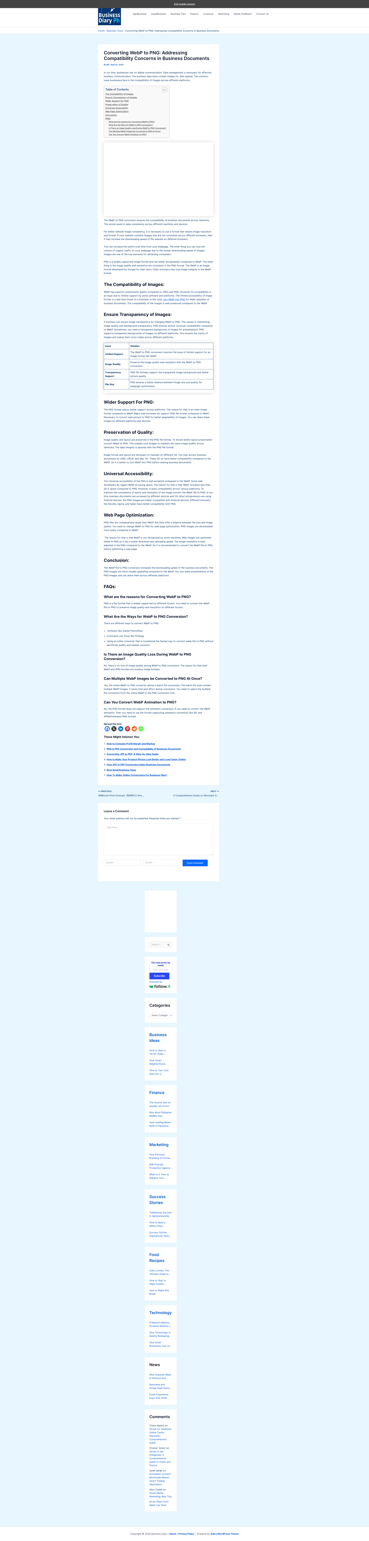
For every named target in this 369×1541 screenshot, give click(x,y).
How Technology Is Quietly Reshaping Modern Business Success (159, 1334)
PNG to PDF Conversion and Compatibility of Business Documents (144, 748)
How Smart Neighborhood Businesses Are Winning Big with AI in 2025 (159, 1062)
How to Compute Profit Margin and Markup (131, 743)
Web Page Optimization (117, 111)
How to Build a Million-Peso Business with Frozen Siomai (157, 1224)
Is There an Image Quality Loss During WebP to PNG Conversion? (137, 128)
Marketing (223, 13)
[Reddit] (134, 728)
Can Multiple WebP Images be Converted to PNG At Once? (135, 131)
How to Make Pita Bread (159, 1292)
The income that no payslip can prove (160, 1104)
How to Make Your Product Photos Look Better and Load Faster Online (146, 759)
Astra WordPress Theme (225, 1533)
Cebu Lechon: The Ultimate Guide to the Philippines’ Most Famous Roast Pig (160, 1272)
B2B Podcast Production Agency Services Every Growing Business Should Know (159, 1166)
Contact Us (262, 13)
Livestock (208, 13)
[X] (114, 728)
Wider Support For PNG (117, 101)
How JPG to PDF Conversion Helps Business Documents (138, 764)
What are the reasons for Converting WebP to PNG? (132, 122)
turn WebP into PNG (174, 299)
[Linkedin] (121, 728)
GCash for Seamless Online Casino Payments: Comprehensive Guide (160, 1436)
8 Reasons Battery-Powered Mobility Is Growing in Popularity (160, 1324)
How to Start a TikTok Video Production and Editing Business (158, 1052)
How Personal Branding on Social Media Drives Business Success (159, 1156)
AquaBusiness (158, 13)
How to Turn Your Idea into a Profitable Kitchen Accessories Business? (159, 1072)
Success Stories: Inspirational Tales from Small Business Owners (160, 1234)
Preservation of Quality (116, 104)
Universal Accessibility (116, 108)
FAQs (108, 118)
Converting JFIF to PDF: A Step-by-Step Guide (133, 754)
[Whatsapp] (141, 728)
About (172, 1533)
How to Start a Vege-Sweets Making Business (158, 1282)
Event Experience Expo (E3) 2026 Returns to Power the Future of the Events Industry (158, 1396)
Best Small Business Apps (121, 769)
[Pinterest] (127, 728)
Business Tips (178, 13)
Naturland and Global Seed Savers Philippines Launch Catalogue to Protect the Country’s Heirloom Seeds (160, 1386)
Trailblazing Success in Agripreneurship (160, 1214)
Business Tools (115, 30)
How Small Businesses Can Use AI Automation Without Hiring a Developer (160, 1344)
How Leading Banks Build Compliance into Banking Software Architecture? (160, 1124)
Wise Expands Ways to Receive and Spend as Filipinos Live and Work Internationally (160, 1376)
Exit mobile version (184, 4)
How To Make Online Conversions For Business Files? (137, 775)
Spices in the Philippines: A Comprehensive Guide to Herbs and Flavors (160, 1458)
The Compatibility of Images (119, 94)
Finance (194, 13)
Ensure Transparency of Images (121, 97)
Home (101, 30)
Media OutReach (243, 13)
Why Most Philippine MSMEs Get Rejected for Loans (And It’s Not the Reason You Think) (160, 1114)
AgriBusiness (140, 13)
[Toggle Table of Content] (163, 89)
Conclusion (111, 115)
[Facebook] (107, 728)
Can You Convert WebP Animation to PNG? (128, 134)
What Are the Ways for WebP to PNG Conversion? (131, 125)
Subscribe (159, 976)
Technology (160, 1312)
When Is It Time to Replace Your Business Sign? (159, 1176)
